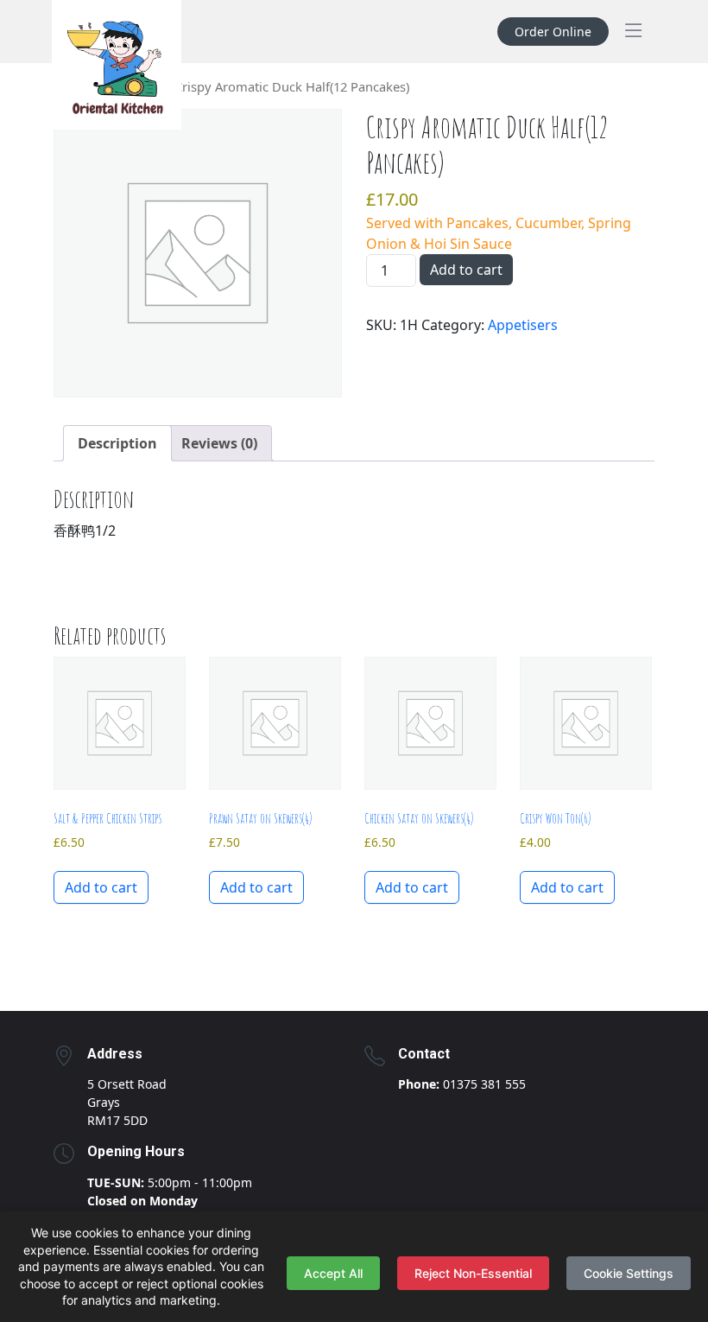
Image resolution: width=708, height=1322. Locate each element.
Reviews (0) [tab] (219, 443)
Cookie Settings (628, 1273)
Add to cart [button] (101, 887)
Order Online (553, 31)
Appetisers (523, 324)
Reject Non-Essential (473, 1273)
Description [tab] (117, 443)
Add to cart (466, 269)
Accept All (333, 1273)
